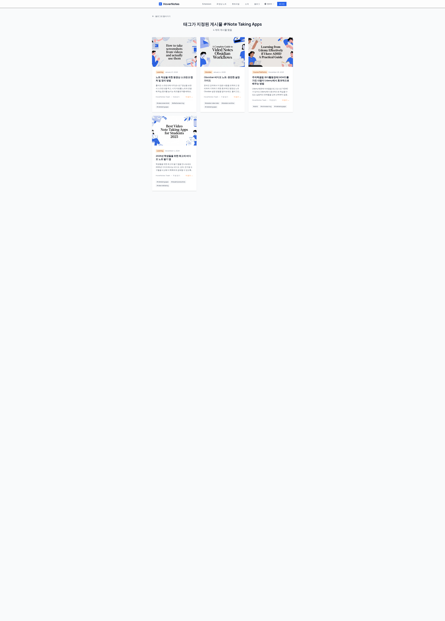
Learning (160, 72)
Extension (206, 4)
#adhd (255, 106)
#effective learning (178, 103)
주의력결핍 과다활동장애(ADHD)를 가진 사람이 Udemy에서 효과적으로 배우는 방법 (270, 80)
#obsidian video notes (212, 103)
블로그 (257, 4)
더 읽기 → (189, 97)
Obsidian (208, 72)
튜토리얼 (235, 4)
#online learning (266, 106)
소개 (247, 4)
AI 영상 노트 (221, 4)
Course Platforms (260, 72)
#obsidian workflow (228, 103)
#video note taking (162, 186)
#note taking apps (162, 107)
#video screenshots (163, 103)
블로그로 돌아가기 (162, 16)
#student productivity (178, 182)
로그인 (282, 4)
